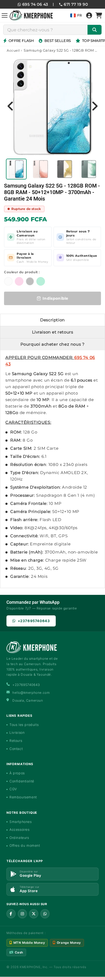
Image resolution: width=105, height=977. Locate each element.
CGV (13, 789)
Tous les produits (23, 725)
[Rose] (19, 281)
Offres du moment (24, 845)
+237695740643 (34, 621)
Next (94, 105)
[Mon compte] (89, 15)
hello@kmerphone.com (31, 693)
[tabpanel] (16, 169)
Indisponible (55, 298)
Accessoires (19, 830)
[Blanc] (8, 281)
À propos (17, 773)
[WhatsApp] (45, 913)
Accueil (13, 50)
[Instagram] (22, 913)
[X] (33, 913)
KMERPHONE (30, 967)
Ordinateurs (19, 838)
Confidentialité (21, 781)
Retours (15, 741)
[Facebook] (11, 913)
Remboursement (23, 797)
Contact (16, 749)
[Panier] (98, 15)
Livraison (16, 733)
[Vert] (40, 281)
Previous (10, 105)
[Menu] (5, 15)
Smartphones (20, 822)
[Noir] (30, 281)
